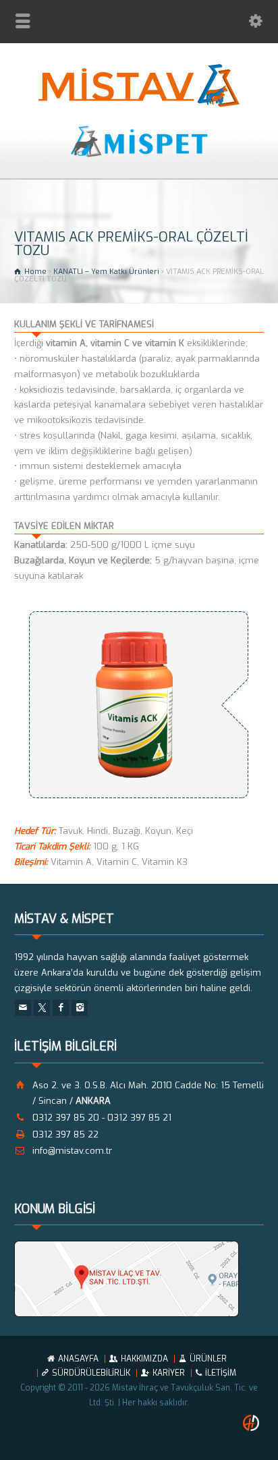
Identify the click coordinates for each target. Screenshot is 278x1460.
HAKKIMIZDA (144, 1358)
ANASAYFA (78, 1358)
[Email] (23, 1008)
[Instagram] (80, 1008)
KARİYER (168, 1373)
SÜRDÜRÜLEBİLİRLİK (91, 1373)
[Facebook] (61, 1008)
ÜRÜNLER (208, 1358)
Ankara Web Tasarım (253, 1423)
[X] (42, 1008)
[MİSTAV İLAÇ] (139, 104)
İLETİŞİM (220, 1373)
